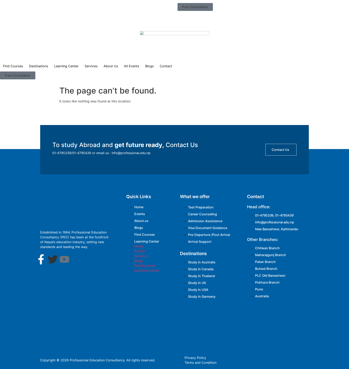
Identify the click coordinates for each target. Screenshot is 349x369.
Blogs (149, 66)
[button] (195, 7)
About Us (111, 66)
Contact (166, 66)
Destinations (38, 66)
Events (139, 214)
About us (141, 221)
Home (138, 207)
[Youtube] (64, 259)
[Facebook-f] (41, 259)
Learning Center (66, 66)
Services (91, 66)
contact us (280, 150)
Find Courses (13, 66)
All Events (131, 66)
